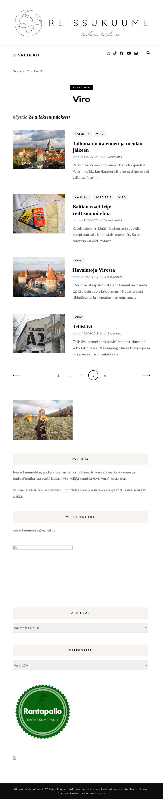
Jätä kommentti (113, 276)
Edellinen (18, 375)
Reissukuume (57, 789)
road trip (103, 197)
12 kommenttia (113, 156)
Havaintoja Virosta (94, 270)
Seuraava (145, 375)
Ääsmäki (82, 197)
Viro (100, 133)
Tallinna (82, 133)
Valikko (29, 55)
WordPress (98, 793)
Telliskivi (82, 327)
